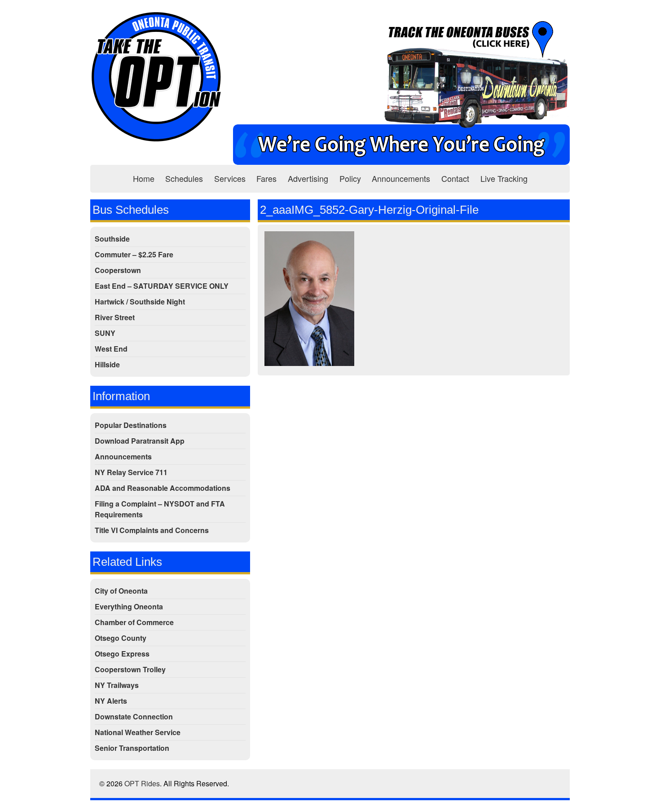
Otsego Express (122, 653)
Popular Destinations (131, 425)
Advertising (308, 178)
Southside (112, 239)
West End (111, 349)
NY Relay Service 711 (131, 472)
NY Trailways (117, 685)
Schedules (184, 178)
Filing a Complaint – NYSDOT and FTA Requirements (160, 509)
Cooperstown (118, 270)
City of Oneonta (121, 591)
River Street (115, 317)
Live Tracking (504, 178)
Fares (266, 178)
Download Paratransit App (140, 441)
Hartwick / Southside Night (140, 301)
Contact (455, 178)
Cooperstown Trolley (130, 669)
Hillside (107, 364)
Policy (350, 178)
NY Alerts (111, 701)
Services (230, 178)
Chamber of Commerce (134, 622)
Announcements (401, 178)
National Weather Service (137, 732)
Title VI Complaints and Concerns (152, 530)
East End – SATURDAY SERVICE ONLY (162, 286)
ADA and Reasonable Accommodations (162, 488)
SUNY (105, 333)
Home (143, 178)
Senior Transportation (132, 748)
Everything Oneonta (129, 606)
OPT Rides (142, 783)
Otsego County (120, 638)
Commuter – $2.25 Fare (134, 254)
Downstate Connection (134, 716)
